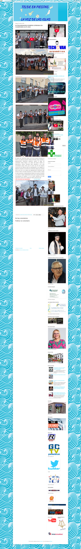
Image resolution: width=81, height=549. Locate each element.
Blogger (51, 541)
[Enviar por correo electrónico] (36, 214)
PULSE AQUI (37, 179)
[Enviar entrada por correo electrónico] (34, 214)
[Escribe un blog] (37, 214)
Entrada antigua (41, 248)
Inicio (31, 248)
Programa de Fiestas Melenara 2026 (59, 374)
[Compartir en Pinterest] (40, 214)
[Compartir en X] (38, 214)
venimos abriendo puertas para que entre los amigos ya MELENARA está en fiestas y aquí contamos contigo (60, 393)
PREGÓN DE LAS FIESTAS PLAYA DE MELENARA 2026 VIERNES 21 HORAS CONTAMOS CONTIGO (59, 387)
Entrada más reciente (19, 248)
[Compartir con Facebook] (39, 214)
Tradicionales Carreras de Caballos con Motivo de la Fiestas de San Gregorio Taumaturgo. (59, 368)
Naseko (41, 541)
